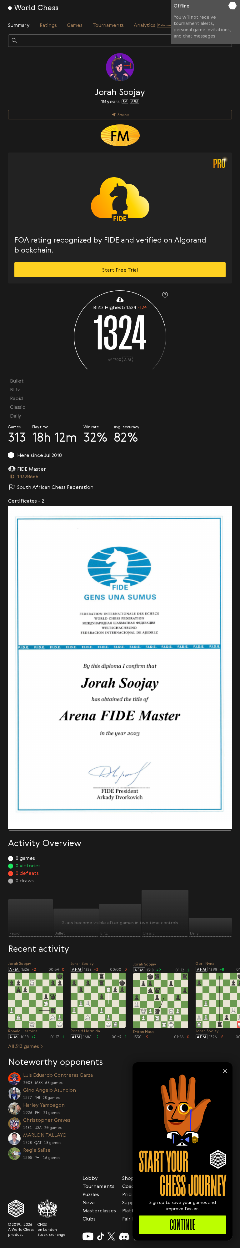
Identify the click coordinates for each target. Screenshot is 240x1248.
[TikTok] (100, 1236)
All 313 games (23, 1046)
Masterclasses (99, 1210)
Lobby (90, 1178)
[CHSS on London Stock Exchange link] (52, 1208)
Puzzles (90, 1194)
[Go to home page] (33, 8)
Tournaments (98, 1186)
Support (132, 1202)
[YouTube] (87, 1236)
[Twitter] (111, 1236)
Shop (128, 1178)
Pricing (130, 1194)
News (89, 1202)
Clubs (89, 1218)
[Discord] (124, 1236)
